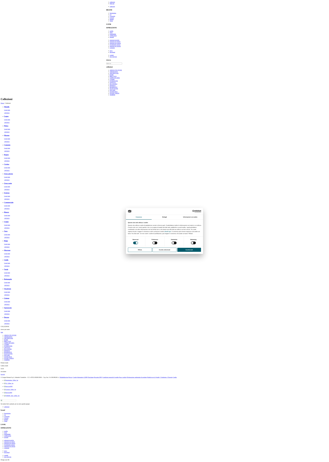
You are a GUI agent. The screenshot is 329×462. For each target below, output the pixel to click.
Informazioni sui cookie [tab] (190, 217)
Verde (111, 21)
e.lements (112, 48)
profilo (111, 31)
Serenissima (113, 13)
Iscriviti (3, 374)
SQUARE (112, 90)
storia (111, 32)
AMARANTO (114, 71)
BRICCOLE (113, 76)
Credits (175, 377)
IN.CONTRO (113, 84)
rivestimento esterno (115, 44)
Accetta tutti (189, 250)
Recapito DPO (98, 377)
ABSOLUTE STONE (116, 70)
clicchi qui (167, 231)
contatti (112, 55)
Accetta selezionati (164, 250)
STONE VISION (114, 93)
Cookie (75, 377)
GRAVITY (113, 82)
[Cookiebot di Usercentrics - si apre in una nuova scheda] (193, 211)
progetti (112, 37)
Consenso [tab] (139, 217)
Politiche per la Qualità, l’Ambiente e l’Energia (159, 377)
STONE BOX (114, 91)
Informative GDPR (82, 377)
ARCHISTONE (114, 73)
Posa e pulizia (122, 377)
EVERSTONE (114, 81)
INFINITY (113, 85)
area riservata (113, 56)
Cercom (112, 17)
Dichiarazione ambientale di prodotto (137, 377)
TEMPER (112, 95)
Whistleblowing (64, 377)
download (112, 52)
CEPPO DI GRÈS (115, 78)
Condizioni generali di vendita (110, 377)
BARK (112, 75)
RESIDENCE (113, 87)
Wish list (112, 3)
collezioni (112, 2)
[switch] (154, 243)
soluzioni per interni (115, 41)
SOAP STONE (114, 88)
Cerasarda (112, 16)
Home (2, 103)
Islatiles (112, 19)
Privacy (70, 377)
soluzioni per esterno (115, 43)
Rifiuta (140, 250)
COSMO (112, 79)
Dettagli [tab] (164, 217)
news (111, 50)
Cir (110, 14)
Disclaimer (91, 377)
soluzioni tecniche (114, 40)
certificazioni (113, 35)
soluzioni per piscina (115, 46)
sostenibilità (113, 34)
